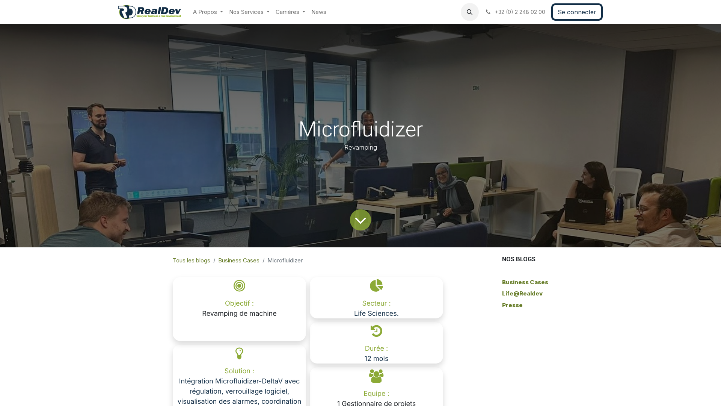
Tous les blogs (191, 260)
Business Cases (238, 260)
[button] (470, 12)
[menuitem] (208, 12)
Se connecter (577, 12)
